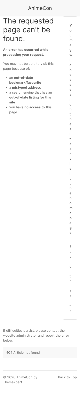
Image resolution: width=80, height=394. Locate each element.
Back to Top (67, 377)
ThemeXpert (12, 382)
